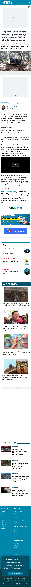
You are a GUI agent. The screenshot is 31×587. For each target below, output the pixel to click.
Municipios (4, 513)
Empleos (16, 531)
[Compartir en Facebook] (10, 208)
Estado (3, 511)
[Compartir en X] (12, 208)
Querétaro (17, 513)
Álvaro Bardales (7, 251)
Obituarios (17, 554)
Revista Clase (18, 547)
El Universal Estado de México (20, 521)
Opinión (5, 244)
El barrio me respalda (8, 248)
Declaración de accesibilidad (18, 575)
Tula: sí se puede (7, 253)
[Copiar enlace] (21, 208)
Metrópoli (3, 526)
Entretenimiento (5, 520)
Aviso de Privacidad (15, 568)
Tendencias (4, 522)
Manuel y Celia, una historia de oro (12, 273)
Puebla (16, 518)
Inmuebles (17, 529)
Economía (3, 518)
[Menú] (29, 2)
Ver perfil (10, 108)
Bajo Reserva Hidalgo (8, 258)
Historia (7, 575)
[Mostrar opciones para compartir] (29, 7)
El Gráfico (17, 543)
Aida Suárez (6, 269)
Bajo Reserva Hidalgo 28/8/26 (12, 261)
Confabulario (18, 552)
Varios (16, 536)
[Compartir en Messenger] (18, 208)
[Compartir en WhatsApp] (15, 208)
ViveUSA (16, 549)
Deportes (3, 524)
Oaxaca (16, 515)
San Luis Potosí (18, 511)
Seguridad (4, 102)
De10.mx (16, 545)
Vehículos (17, 534)
